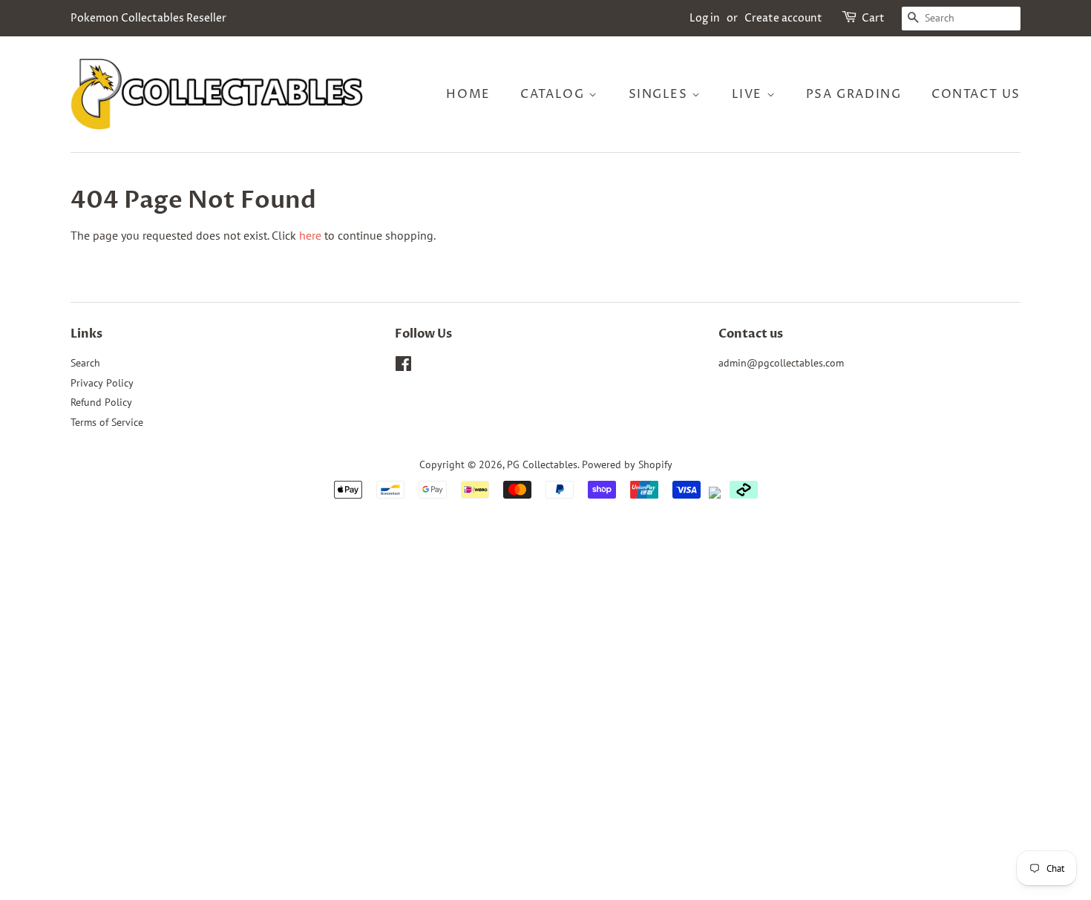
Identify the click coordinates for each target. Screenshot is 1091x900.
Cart (873, 18)
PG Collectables (542, 464)
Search (85, 362)
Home (468, 94)
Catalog (554, 94)
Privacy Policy (102, 383)
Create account (783, 18)
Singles (660, 94)
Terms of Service (107, 422)
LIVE (749, 94)
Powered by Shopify (627, 464)
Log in (704, 18)
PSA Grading (854, 94)
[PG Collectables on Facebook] (403, 366)
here (310, 235)
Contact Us (975, 94)
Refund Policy (101, 402)
